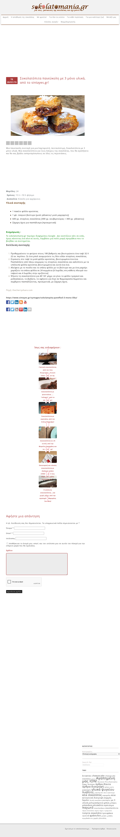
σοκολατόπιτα (111, 808)
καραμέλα (107, 795)
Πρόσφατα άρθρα (98, 829)
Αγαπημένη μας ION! (98, 780)
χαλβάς (104, 816)
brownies (86, 776)
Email (9, 533)
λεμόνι (85, 800)
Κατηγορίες (87, 751)
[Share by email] (30, 143)
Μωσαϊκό (101, 782)
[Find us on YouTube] (25, 302)
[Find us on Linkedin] (17, 302)
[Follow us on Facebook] (8, 302)
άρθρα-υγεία (109, 787)
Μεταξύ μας (111, 17)
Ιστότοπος (10, 538)
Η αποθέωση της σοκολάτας (22, 17)
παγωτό (88, 808)
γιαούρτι (86, 790)
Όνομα (10, 528)
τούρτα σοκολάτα (92, 813)
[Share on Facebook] (8, 143)
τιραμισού (108, 811)
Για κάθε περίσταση (75, 17)
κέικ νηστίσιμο (109, 793)
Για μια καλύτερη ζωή (95, 17)
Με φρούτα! (42, 17)
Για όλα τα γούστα (56, 17)
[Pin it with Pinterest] (21, 143)
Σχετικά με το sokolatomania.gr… (77, 829)
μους (107, 802)
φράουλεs (95, 815)
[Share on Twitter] (12, 143)
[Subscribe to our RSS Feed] (21, 302)
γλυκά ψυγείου (103, 789)
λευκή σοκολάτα (96, 800)
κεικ (113, 795)
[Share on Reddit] (17, 143)
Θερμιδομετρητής (68, 22)
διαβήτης (88, 792)
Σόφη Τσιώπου (88, 784)
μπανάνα (87, 805)
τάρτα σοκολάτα (88, 811)
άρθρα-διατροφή (93, 786)
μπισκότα (98, 805)
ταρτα (97, 811)
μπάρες (113, 803)
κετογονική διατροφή (92, 797)
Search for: (87, 762)
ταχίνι (101, 811)
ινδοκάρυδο (98, 793)
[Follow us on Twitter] (12, 302)
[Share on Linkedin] (25, 143)
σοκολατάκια (99, 808)
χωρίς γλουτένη (100, 818)
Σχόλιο (9, 550)
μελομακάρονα (96, 803)
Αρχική (5, 17)
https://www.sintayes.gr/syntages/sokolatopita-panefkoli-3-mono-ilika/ (41, 297)
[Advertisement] (60, 33)
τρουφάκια (107, 813)
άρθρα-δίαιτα (103, 784)
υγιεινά (85, 815)
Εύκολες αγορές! (51, 22)
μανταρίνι (106, 800)
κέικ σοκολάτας (92, 795)
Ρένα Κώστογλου (111, 782)
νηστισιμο (108, 805)
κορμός (107, 797)
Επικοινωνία (111, 829)
